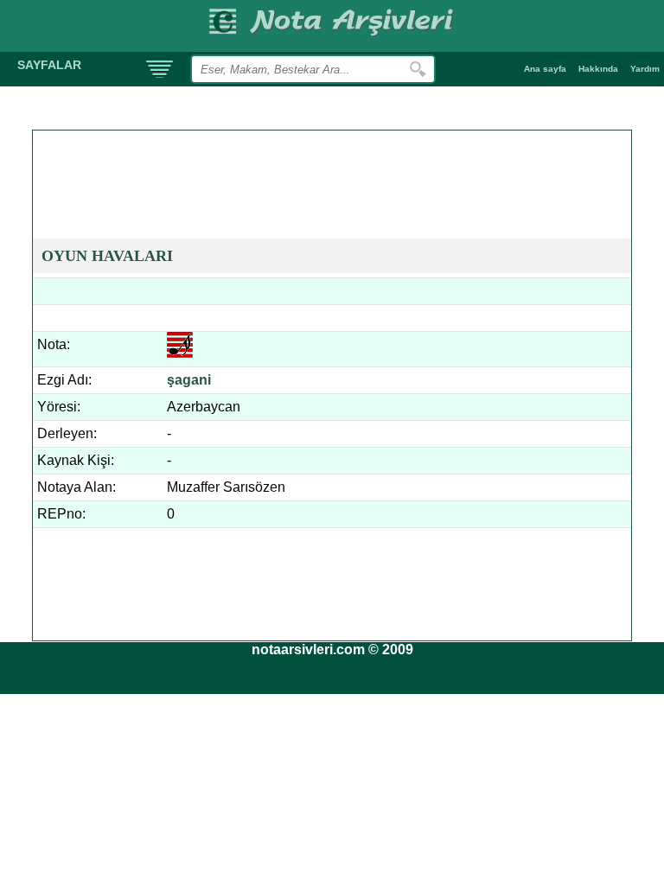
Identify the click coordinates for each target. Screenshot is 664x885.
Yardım (645, 68)
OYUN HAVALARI (107, 255)
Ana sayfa (545, 68)
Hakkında (598, 68)
